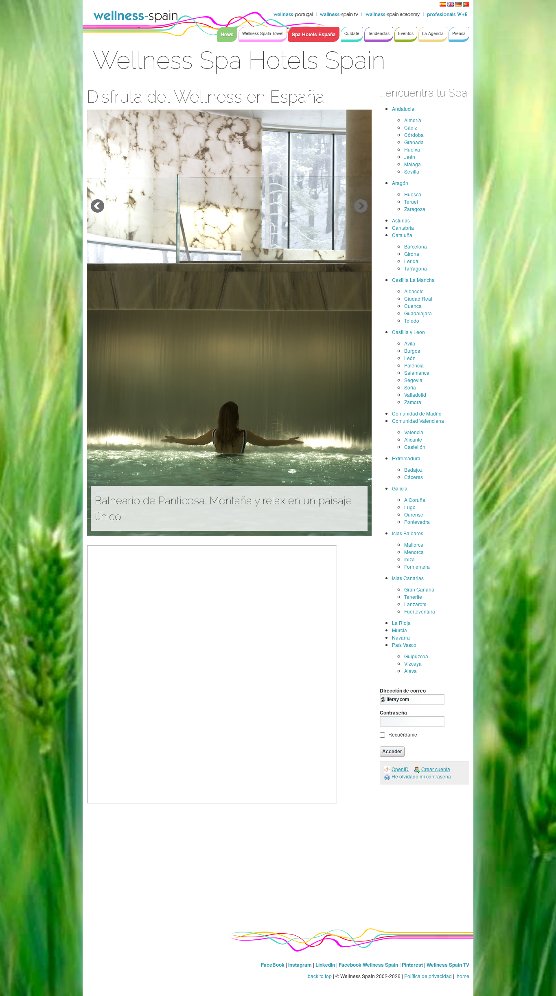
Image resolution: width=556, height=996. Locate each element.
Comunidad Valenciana (418, 420)
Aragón (400, 182)
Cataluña (402, 234)
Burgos (412, 350)
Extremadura (406, 458)
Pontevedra (417, 521)
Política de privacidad (428, 975)
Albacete (414, 291)
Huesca (412, 194)
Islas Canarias (408, 577)
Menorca (414, 551)
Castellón (414, 446)
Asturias (401, 220)
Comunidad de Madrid (417, 413)
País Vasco (404, 644)
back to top (320, 975)
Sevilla (411, 171)
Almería (412, 120)
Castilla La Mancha (413, 279)
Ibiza (409, 559)
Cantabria (403, 227)
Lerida (411, 260)
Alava (410, 670)
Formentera (417, 566)
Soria (410, 387)
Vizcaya (413, 663)
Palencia (414, 365)
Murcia (399, 630)
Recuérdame (402, 734)
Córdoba (414, 134)
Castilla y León (408, 331)
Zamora (412, 401)
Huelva (412, 149)
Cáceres (413, 476)
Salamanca (416, 372)
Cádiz (410, 127)
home (462, 975)
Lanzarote (415, 603)
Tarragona (415, 268)
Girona (411, 253)
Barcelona (415, 246)
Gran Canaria (419, 589)
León (410, 357)
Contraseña (393, 712)
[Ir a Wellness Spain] (135, 16)
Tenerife (413, 596)
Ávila (409, 343)
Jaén (409, 156)
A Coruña (414, 499)
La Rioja (401, 622)
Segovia (413, 379)
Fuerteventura (419, 611)
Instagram (300, 964)
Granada (414, 142)
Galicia (399, 488)
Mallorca (413, 544)
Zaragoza (414, 208)
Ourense (413, 514)
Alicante (413, 439)
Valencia (413, 432)
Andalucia (403, 108)
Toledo (411, 320)
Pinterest (413, 964)
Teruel (411, 201)
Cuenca (413, 305)
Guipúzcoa (416, 656)
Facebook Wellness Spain (368, 964)
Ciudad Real (418, 298)
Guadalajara (418, 313)
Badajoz (413, 469)
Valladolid (415, 394)
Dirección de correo (403, 690)
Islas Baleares (407, 533)
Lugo (410, 506)
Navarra (401, 637)
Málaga (412, 164)
